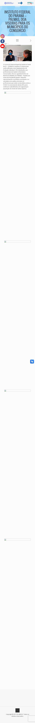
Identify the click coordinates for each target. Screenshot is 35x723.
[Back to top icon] (17, 710)
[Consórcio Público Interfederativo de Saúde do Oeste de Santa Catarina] (18, 2)
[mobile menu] (32, 3)
